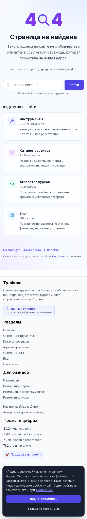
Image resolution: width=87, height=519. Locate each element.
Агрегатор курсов (16, 347)
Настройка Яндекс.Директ (22, 406)
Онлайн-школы (13, 353)
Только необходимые (44, 508)
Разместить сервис (17, 386)
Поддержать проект (23, 454)
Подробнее (44, 490)
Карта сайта (32, 250)
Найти (74, 85)
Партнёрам (11, 380)
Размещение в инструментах (24, 391)
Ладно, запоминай (43, 499)
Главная (9, 330)
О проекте (51, 250)
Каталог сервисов (16, 341)
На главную (11, 250)
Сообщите (59, 256)
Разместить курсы (16, 397)
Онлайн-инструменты (18, 335)
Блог (6, 358)
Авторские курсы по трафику (23, 412)
